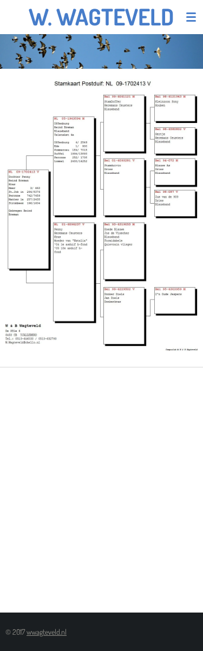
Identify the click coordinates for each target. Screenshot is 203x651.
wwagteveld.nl (47, 631)
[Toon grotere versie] (101, 218)
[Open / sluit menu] (191, 17)
